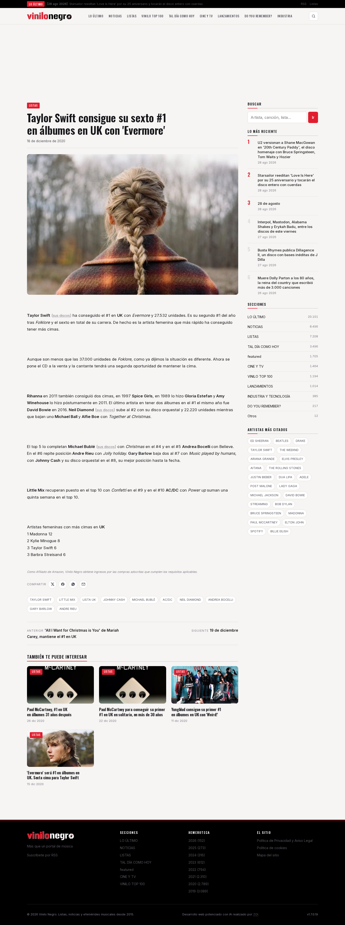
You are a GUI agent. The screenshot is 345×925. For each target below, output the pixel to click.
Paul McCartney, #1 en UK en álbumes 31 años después (49, 711)
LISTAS (33, 105)
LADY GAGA (288, 486)
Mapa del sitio (268, 855)
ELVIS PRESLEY (292, 459)
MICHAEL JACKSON (264, 495)
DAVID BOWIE (295, 495)
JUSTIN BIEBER (261, 477)
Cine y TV (206, 16)
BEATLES (282, 441)
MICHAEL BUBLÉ (143, 599)
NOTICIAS (127, 848)
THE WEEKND (289, 450)
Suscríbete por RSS (42, 855)
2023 (196, 862)
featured (127, 870)
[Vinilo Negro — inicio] (49, 16)
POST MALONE (261, 486)
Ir (313, 117)
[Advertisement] (172, 59)
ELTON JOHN (294, 522)
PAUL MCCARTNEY (264, 522)
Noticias (115, 16)
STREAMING (259, 504)
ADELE (304, 477)
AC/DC (167, 599)
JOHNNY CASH (114, 599)
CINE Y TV (128, 877)
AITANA (255, 468)
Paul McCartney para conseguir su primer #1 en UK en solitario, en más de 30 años (132, 711)
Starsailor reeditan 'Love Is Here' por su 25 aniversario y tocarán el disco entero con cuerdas (286, 180)
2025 (197, 848)
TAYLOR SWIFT (41, 599)
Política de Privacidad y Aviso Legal (285, 841)
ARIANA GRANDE (262, 459)
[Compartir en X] (52, 584)
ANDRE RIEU (68, 609)
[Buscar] (313, 16)
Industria (284, 16)
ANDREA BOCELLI (220, 599)
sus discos (61, 315)
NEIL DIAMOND (190, 599)
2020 (198, 884)
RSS (304, 4)
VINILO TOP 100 (132, 884)
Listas (314, 4)
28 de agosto (269, 203)
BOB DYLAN (283, 504)
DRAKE (300, 441)
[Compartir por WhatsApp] (73, 584)
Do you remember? (258, 16)
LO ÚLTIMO (129, 841)
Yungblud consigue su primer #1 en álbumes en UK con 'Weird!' (196, 711)
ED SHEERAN (259, 441)
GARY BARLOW (41, 609)
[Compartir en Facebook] (62, 584)
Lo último (96, 16)
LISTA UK (89, 599)
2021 (197, 877)
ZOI (255, 914)
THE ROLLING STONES (285, 468)
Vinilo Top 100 (152, 16)
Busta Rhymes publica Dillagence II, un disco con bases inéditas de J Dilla (288, 255)
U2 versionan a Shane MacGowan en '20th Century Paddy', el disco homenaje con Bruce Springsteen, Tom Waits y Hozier (286, 150)
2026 (196, 841)
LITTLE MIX (67, 599)
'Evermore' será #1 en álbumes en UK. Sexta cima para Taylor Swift (53, 775)
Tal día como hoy (181, 16)
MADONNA (296, 513)
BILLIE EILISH (279, 531)
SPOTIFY (256, 531)
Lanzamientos (228, 16)
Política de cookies (272, 848)
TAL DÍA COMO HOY (135, 862)
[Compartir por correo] (83, 584)
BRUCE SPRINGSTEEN (265, 513)
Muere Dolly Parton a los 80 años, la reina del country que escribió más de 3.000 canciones (286, 283)
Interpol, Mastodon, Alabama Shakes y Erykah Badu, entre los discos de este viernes (285, 227)
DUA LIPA (285, 477)
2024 (196, 855)
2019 (198, 891)
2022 (197, 870)
